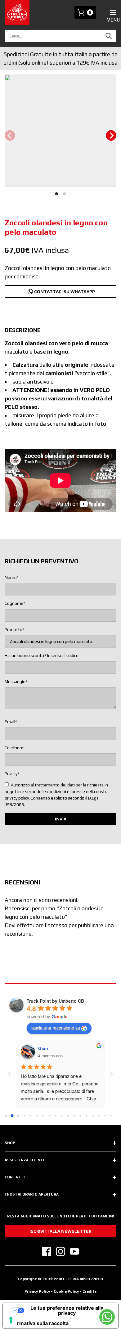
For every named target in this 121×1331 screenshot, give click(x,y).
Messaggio (16, 681)
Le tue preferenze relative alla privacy (66, 1310)
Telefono (14, 747)
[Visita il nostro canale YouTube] (74, 1251)
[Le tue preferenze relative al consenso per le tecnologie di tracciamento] (11, 1320)
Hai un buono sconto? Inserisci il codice (41, 655)
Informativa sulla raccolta (38, 1323)
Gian (43, 1048)
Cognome (15, 603)
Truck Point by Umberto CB (55, 1001)
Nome (12, 577)
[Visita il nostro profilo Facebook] (46, 1251)
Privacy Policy (37, 1291)
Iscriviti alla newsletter (60, 1231)
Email (11, 721)
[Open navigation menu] (113, 12)
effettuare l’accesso (42, 925)
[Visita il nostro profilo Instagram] (60, 1251)
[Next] (111, 135)
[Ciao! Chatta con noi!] (107, 1317)
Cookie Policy (67, 1291)
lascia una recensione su (55, 1028)
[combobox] (60, 36)
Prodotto (14, 629)
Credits (89, 1291)
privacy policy (17, 797)
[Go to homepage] (17, 12)
